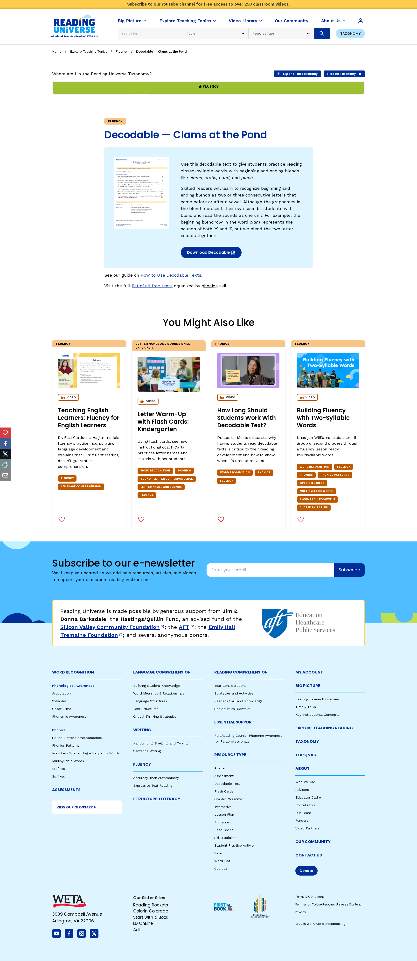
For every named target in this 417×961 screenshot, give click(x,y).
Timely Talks (305, 707)
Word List (222, 861)
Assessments (66, 790)
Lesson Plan (224, 814)
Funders (301, 820)
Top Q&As (305, 755)
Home (57, 51)
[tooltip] (5, 433)
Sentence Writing (147, 751)
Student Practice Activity (234, 845)
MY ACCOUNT (309, 672)
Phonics (222, 343)
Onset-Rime (61, 709)
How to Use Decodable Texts (171, 275)
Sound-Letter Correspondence (77, 738)
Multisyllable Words (68, 761)
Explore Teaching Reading (324, 728)
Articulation (61, 693)
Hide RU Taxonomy (341, 74)
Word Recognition (73, 672)
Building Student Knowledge (156, 685)
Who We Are (305, 782)
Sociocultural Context (232, 709)
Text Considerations (230, 685)
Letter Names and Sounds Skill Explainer (163, 345)
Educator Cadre (308, 797)
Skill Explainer (225, 838)
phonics (210, 285)
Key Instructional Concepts (317, 714)
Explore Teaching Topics (88, 51)
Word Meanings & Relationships (158, 693)
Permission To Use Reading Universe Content (328, 904)
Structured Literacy (156, 799)
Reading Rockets (150, 905)
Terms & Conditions (310, 897)
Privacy (300, 912)
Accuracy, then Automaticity (156, 778)
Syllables (59, 701)
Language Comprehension (162, 672)
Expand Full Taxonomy (300, 74)
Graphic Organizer (228, 799)
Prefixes (58, 769)
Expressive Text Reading (152, 785)
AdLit (138, 930)
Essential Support (234, 722)
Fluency (122, 51)
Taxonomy (350, 33)
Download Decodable (210, 254)
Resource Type (230, 755)
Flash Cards (223, 791)
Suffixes (58, 776)
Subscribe (349, 570)
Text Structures (145, 709)
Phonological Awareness (73, 685)
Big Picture (307, 685)
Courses (220, 868)
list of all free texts (152, 285)
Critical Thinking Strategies (154, 716)
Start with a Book (150, 917)
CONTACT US (308, 855)
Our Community (313, 841)
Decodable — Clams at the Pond (161, 51)
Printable (221, 822)
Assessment (224, 776)
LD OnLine (143, 923)
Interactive (222, 807)
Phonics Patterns (65, 745)
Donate (306, 870)
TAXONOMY (307, 741)
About (302, 768)
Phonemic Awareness (69, 716)
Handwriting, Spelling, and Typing (160, 743)
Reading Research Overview (317, 699)
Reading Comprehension (241, 672)
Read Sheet (223, 830)
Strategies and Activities (233, 693)
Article (219, 768)
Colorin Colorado (150, 911)
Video (218, 853)
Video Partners (307, 828)
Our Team (303, 813)
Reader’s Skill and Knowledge (238, 701)
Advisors (302, 790)
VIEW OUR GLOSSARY (74, 807)
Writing (142, 730)
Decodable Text (227, 784)
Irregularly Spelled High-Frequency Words (86, 753)
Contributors (305, 805)
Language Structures (150, 701)
